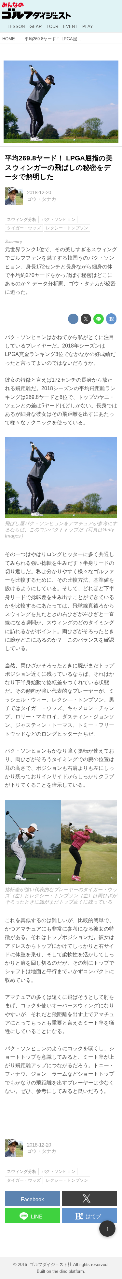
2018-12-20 (39, 192)
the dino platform (68, 1271)
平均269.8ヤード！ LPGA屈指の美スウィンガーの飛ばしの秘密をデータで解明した (59, 167)
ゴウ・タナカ (41, 199)
